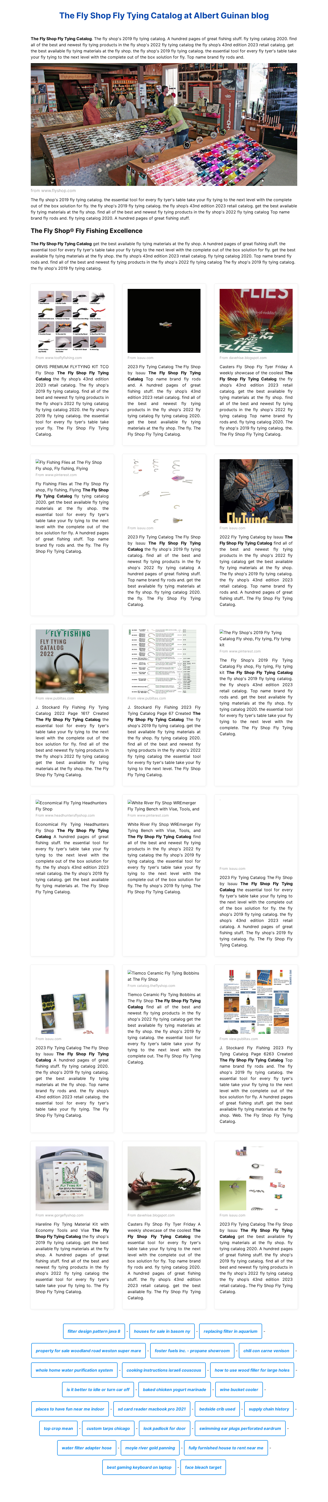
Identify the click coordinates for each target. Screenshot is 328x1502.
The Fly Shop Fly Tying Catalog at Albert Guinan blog (164, 15)
